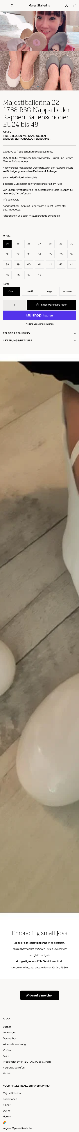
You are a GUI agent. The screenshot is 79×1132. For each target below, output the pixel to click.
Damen (7, 1110)
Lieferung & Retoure (17, 340)
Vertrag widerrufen (14, 1067)
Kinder (6, 1105)
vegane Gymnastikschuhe (17, 1128)
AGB (5, 1056)
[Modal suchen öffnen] (12, 5)
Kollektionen (10, 1099)
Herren (7, 1116)
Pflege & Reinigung (16, 333)
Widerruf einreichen (39, 995)
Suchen (7, 1026)
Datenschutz (10, 1038)
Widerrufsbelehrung (14, 1044)
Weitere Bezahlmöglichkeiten (40, 323)
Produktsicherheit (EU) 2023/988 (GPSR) (27, 1061)
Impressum (9, 1032)
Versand (7, 1050)
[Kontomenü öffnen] (66, 5)
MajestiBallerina (12, 1093)
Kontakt (7, 1073)
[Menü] (4, 5)
